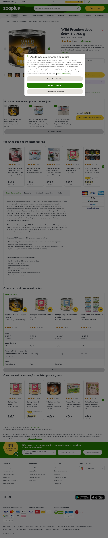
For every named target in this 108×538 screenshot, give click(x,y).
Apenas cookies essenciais (55, 92)
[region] (54, 75)
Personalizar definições (55, 79)
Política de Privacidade (63, 74)
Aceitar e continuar (54, 85)
